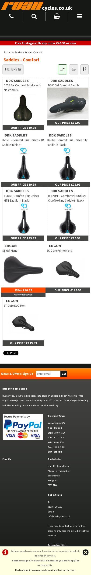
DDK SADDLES (17, 80)
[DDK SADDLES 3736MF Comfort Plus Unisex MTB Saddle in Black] (23, 233)
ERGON (11, 245)
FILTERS (11, 69)
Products (8, 52)
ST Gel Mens (9, 250)
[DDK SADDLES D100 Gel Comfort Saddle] (67, 118)
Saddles (19, 52)
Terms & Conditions (57, 545)
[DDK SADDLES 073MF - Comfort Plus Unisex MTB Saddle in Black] (23, 179)
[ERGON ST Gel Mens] (23, 285)
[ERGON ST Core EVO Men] (23, 338)
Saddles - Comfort (33, 52)
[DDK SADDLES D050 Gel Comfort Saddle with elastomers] (23, 122)
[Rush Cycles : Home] (45, 6)
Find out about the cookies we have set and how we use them (45, 570)
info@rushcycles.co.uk (59, 516)
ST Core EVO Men (14, 305)
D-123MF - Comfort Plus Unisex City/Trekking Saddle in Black (67, 198)
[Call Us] (11, 15)
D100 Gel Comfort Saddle (63, 85)
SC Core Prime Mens (59, 250)
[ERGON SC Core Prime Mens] (68, 285)
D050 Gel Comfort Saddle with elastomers (22, 87)
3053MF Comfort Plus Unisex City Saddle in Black (67, 142)
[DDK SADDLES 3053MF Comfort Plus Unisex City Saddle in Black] (68, 179)
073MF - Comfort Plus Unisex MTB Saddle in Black (23, 142)
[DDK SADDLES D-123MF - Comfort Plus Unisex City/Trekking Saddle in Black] (67, 233)
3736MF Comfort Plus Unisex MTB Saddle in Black (21, 198)
